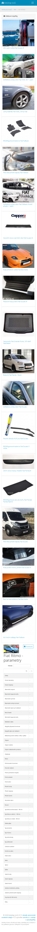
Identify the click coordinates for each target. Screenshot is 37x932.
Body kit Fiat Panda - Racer (12, 375)
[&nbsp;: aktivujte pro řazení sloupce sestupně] (16, 671)
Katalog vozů (10, 2)
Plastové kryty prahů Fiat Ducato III (15, 301)
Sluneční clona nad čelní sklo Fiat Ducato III (18, 238)
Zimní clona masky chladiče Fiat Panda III (17, 471)
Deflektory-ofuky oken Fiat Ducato (15, 407)
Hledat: (10, 666)
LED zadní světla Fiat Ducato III (13, 48)
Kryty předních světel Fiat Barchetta (15, 270)
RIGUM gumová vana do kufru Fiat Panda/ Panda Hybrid (17, 501)
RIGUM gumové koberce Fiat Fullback (16, 141)
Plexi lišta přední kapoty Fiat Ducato (15, 542)
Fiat (15, 10)
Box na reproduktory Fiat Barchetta (15, 599)
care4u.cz (26, 917)
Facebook (28, 646)
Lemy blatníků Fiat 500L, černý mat (15, 111)
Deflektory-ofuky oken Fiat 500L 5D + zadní (18, 80)
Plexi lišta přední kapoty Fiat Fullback (15, 172)
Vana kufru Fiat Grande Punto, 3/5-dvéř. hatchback (17, 342)
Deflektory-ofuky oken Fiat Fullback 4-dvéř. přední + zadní (18, 205)
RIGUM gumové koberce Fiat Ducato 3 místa (16, 447)
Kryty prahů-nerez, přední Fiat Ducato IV (17, 567)
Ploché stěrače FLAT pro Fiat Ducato (15, 438)
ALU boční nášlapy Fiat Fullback (13, 637)
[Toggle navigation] (32, 3)
